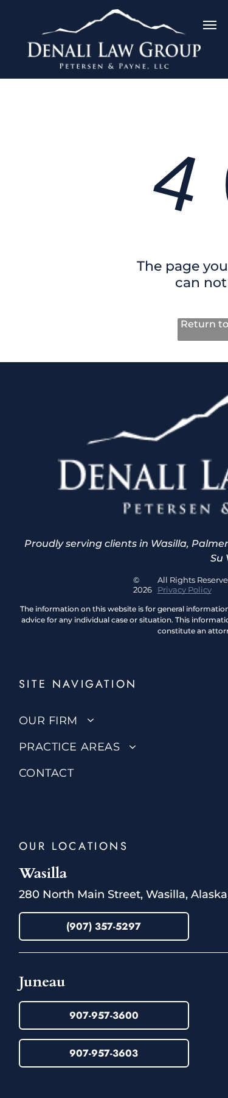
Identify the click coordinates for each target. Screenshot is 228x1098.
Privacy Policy (184, 589)
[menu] (210, 25)
